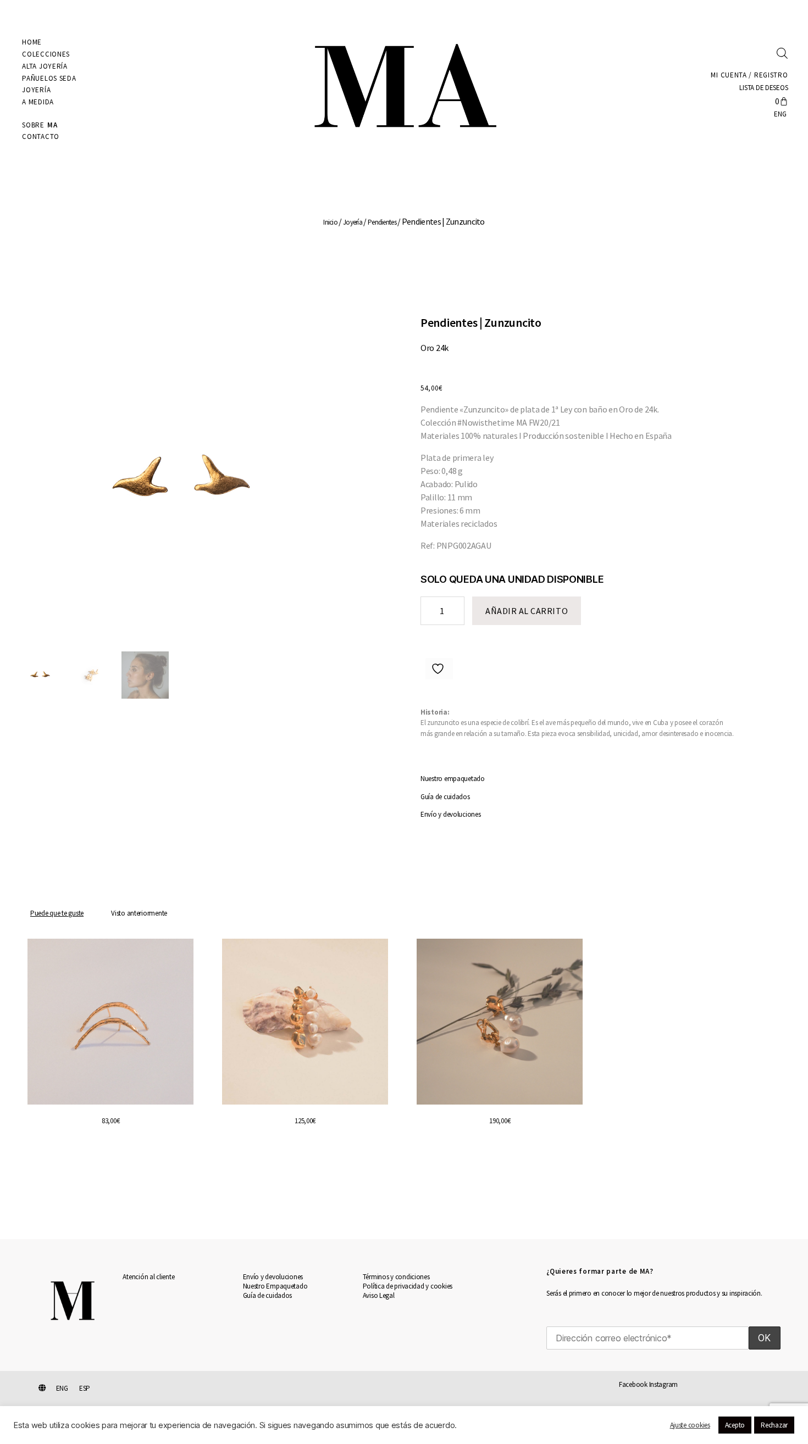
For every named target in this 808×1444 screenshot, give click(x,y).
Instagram (663, 1384)
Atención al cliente (148, 1276)
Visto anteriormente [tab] (139, 913)
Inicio (330, 222)
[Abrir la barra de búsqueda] (782, 52)
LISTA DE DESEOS (763, 87)
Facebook (633, 1384)
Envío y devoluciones (450, 814)
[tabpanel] (404, 1062)
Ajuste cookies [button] (690, 1425)
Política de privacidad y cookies (407, 1286)
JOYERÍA (36, 89)
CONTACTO (40, 136)
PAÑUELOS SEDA (49, 78)
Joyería (352, 222)
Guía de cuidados (445, 796)
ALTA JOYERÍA (44, 66)
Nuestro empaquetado (452, 778)
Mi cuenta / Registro (749, 75)
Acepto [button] (735, 1425)
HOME (32, 42)
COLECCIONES (46, 54)
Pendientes (382, 222)
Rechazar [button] (774, 1425)
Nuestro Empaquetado (275, 1286)
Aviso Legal (379, 1295)
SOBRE (39, 125)
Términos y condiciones (396, 1276)
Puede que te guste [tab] (57, 913)
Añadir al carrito (526, 610)
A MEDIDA (38, 102)
